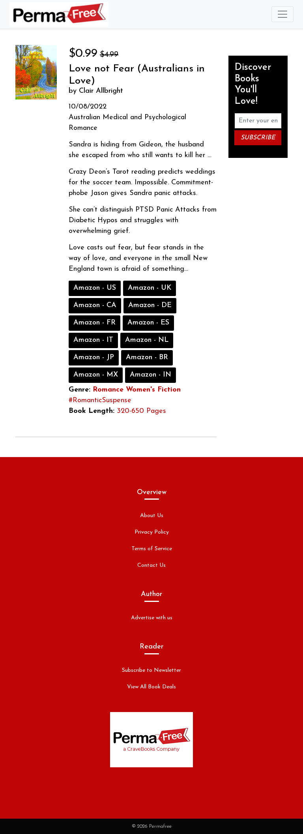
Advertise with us (151, 618)
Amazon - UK (149, 288)
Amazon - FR (94, 322)
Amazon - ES (148, 322)
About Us (151, 516)
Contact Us (151, 565)
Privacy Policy (152, 532)
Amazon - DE (150, 305)
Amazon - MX (95, 375)
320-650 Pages (141, 411)
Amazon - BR (147, 357)
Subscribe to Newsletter (151, 670)
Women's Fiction (153, 390)
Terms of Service (151, 549)
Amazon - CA (94, 305)
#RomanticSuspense (100, 400)
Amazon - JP (93, 357)
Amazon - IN (150, 375)
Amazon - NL (146, 340)
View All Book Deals (151, 687)
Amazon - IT (93, 340)
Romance (108, 390)
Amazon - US (94, 288)
